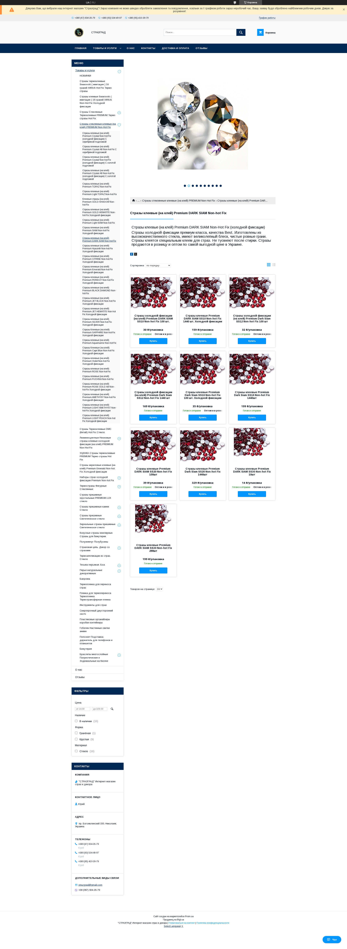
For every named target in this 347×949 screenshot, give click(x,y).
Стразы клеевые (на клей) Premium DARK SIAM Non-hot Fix (99, 239)
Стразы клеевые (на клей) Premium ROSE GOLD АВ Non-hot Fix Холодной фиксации (98, 387)
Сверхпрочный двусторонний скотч (96, 612)
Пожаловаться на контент (181, 923)
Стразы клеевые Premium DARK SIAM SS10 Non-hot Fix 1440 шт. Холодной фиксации (202, 318)
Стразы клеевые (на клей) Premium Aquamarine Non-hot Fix (99, 341)
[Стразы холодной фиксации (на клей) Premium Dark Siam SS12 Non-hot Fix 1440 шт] (153, 369)
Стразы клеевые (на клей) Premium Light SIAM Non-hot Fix (98, 221)
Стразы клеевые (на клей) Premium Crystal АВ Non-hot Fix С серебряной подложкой (99, 149)
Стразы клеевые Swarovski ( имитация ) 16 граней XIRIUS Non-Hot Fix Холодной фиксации (96, 101)
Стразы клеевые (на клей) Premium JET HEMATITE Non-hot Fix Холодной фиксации (99, 311)
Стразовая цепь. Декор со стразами (95, 549)
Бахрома (85, 578)
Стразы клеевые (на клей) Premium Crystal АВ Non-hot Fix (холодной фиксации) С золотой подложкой (99, 174)
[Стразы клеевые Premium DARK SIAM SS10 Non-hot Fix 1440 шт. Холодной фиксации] (203, 293)
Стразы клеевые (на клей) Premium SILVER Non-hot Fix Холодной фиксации (97, 322)
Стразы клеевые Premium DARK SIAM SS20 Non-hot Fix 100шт (153, 471)
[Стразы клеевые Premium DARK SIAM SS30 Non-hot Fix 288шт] (153, 522)
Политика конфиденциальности (212, 923)
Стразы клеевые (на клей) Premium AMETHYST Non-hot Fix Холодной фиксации (99, 397)
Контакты (148, 48)
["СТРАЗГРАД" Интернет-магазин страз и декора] (79, 38)
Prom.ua (189, 916)
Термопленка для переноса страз (95, 586)
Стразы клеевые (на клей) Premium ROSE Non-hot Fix (96, 370)
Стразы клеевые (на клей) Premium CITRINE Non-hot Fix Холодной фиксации (97, 259)
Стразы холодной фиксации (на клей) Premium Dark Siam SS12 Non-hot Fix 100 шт (252, 318)
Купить (153, 341)
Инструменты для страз (93, 605)
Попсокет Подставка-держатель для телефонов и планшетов (96, 640)
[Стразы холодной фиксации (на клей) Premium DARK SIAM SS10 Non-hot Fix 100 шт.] (153, 293)
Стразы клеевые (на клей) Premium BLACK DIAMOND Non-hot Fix (99, 290)
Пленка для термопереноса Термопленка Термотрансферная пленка (95, 596)
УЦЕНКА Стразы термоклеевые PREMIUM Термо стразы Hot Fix (97, 456)
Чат (334, 939)
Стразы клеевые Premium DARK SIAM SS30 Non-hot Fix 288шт (153, 548)
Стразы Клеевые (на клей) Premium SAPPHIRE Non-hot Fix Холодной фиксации (98, 332)
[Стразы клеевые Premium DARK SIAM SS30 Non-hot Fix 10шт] (252, 446)
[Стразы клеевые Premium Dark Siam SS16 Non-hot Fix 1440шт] (252, 369)
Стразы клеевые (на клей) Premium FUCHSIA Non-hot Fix (97, 377)
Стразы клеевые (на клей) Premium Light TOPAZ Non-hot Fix (99, 193)
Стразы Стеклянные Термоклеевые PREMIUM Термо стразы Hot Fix (97, 115)
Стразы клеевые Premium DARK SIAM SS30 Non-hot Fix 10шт (252, 471)
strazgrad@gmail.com (90, 885)
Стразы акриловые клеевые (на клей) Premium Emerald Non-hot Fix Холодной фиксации (97, 468)
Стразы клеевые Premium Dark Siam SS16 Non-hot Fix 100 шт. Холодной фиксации (202, 395)
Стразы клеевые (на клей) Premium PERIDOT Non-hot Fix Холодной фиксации (98, 280)
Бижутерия (86, 648)
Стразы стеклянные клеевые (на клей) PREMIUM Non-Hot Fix (178, 200)
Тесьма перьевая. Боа (92, 564)
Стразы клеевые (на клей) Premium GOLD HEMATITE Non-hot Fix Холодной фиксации (98, 212)
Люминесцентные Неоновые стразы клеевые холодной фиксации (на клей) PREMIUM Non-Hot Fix (96, 442)
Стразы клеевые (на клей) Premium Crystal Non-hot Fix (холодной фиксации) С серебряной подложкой (96, 137)
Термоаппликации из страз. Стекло (95, 557)
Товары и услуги (105, 48)
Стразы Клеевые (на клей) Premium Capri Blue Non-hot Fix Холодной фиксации (98, 350)
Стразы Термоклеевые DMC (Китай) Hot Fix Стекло (96, 431)
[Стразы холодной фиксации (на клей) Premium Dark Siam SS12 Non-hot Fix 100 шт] (252, 293)
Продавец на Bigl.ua (173, 919)
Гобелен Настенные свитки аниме (95, 630)
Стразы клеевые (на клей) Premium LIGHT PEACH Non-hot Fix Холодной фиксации (98, 418)
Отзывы (201, 48)
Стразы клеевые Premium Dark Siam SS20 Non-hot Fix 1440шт (202, 471)
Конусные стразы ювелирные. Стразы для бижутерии (96, 534)
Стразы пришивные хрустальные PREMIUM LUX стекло (95, 498)
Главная (80, 48)
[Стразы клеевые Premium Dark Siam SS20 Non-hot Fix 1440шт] (203, 446)
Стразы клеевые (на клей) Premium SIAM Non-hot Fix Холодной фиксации (95, 230)
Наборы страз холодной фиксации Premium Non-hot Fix (97, 479)
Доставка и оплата (175, 48)
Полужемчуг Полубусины (94, 541)
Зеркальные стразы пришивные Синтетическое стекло (97, 526)
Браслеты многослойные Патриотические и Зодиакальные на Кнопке (94, 657)
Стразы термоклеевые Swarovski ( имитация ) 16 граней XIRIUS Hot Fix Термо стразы (96, 86)
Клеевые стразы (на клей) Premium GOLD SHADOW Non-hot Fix (98, 202)
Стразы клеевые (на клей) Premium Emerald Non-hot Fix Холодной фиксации (97, 269)
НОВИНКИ (85, 75)
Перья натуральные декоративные (91, 572)
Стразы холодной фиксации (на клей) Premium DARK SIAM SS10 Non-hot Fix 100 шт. (153, 318)
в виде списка (273, 265)
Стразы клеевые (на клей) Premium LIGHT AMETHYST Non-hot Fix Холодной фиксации (99, 408)
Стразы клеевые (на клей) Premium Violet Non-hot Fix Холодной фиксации (96, 361)
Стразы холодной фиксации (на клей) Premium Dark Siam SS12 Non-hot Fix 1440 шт (153, 395)
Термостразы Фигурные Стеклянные (93, 487)
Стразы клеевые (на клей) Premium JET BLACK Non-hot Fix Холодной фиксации (99, 301)
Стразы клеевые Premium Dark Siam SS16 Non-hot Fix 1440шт (252, 395)
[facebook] (131, 254)
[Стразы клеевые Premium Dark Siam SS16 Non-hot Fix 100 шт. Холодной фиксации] (203, 369)
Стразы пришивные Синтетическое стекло (92, 517)
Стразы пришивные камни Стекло (94, 508)
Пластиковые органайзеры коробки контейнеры (95, 621)
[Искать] (240, 32)
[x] (135, 254)
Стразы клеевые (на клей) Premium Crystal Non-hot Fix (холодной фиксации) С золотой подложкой (99, 161)
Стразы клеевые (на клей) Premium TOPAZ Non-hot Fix (96, 185)
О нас (131, 48)
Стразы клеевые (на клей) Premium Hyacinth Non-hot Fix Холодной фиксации (97, 248)
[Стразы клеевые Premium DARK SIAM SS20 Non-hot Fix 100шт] (153, 446)
